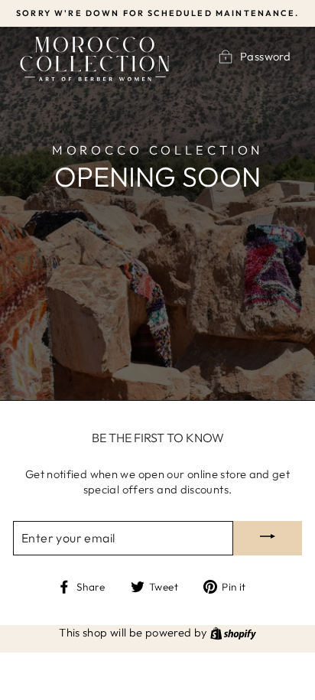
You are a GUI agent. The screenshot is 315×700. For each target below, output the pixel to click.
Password (265, 57)
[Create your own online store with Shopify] (233, 632)
